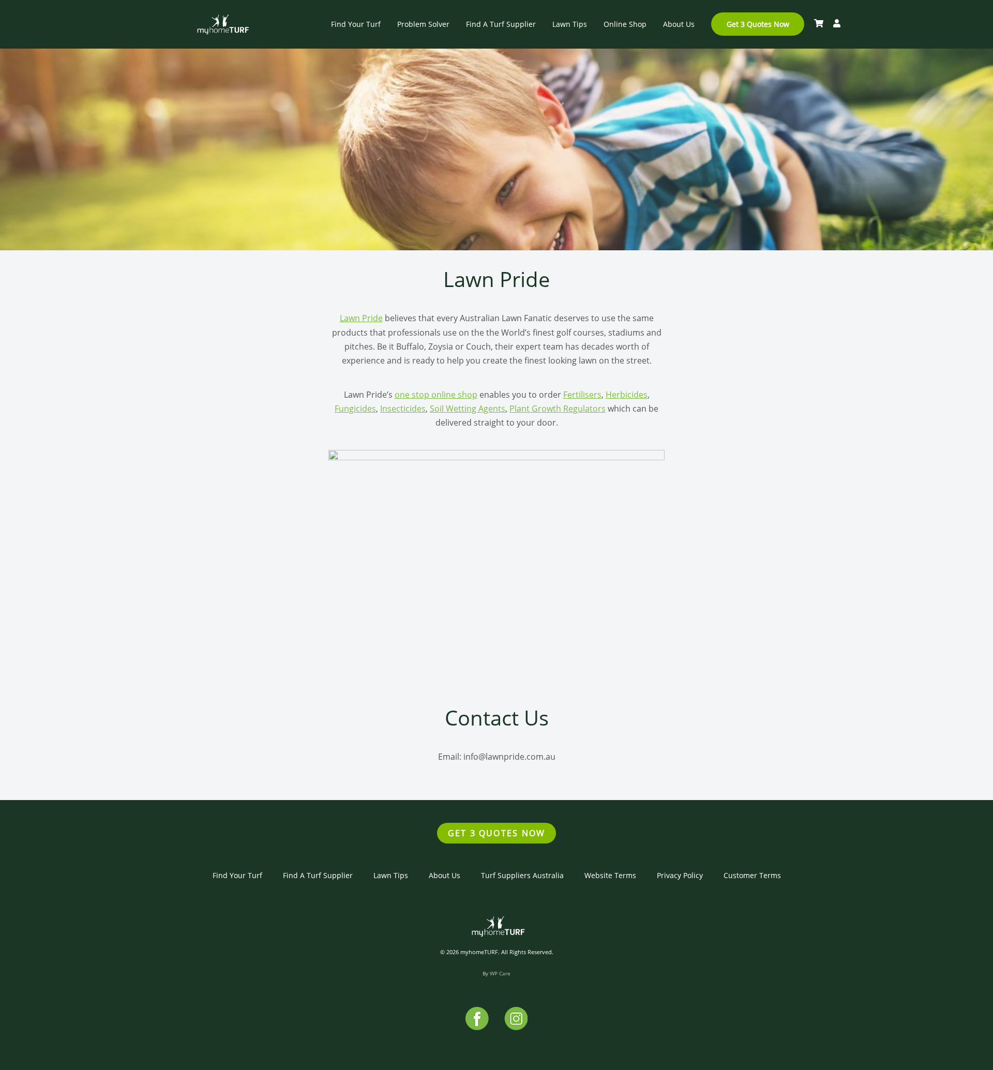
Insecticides (403, 408)
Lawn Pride (361, 318)
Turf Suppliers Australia (522, 875)
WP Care (500, 973)
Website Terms (610, 875)
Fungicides (355, 408)
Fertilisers (582, 394)
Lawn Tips (569, 24)
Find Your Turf (356, 24)
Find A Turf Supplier (501, 24)
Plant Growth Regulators (557, 408)
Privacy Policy (680, 875)
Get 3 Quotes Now (758, 24)
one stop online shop (436, 394)
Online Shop (625, 24)
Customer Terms (752, 875)
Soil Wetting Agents (467, 408)
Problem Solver (423, 24)
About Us (679, 24)
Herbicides (627, 394)
